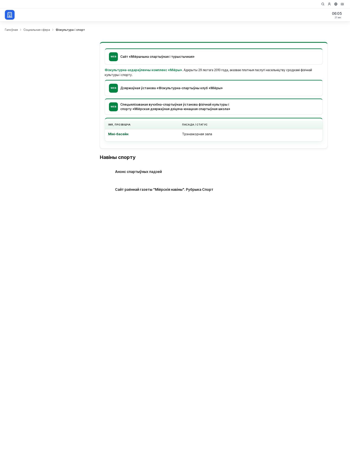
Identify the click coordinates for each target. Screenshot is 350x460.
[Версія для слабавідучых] (342, 4)
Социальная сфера (36, 29)
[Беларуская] (336, 4)
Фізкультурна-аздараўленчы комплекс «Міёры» (143, 70)
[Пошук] (323, 4)
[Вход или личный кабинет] (329, 4)
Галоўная (11, 29)
